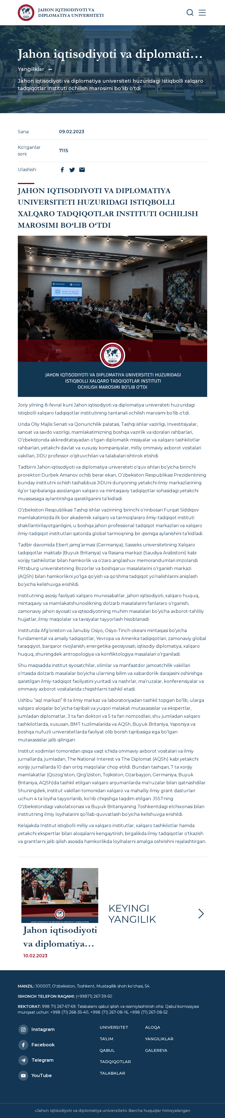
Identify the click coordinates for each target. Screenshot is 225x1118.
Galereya (156, 1050)
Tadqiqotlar (115, 1061)
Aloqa (152, 1027)
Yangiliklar (31, 69)
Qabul (107, 1050)
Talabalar (112, 1073)
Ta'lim (106, 1038)
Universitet (114, 1027)
